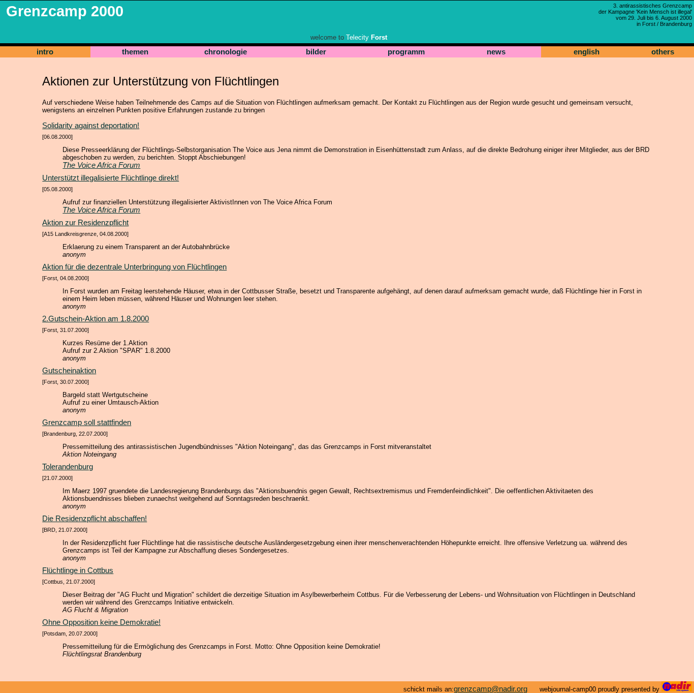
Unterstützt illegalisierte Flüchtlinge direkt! (110, 178)
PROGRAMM (406, 52)
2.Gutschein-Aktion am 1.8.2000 (95, 319)
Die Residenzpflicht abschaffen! (94, 519)
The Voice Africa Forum (101, 165)
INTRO (45, 52)
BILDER (316, 52)
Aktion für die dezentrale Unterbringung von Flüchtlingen (134, 267)
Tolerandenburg (67, 467)
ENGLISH (587, 52)
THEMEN (135, 52)
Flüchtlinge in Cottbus (77, 570)
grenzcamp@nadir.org (490, 689)
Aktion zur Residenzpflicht (85, 223)
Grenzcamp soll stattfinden (86, 422)
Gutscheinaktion (69, 371)
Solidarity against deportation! (90, 126)
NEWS (496, 52)
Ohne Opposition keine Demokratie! (101, 622)
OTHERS (662, 52)
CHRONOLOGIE (225, 52)
